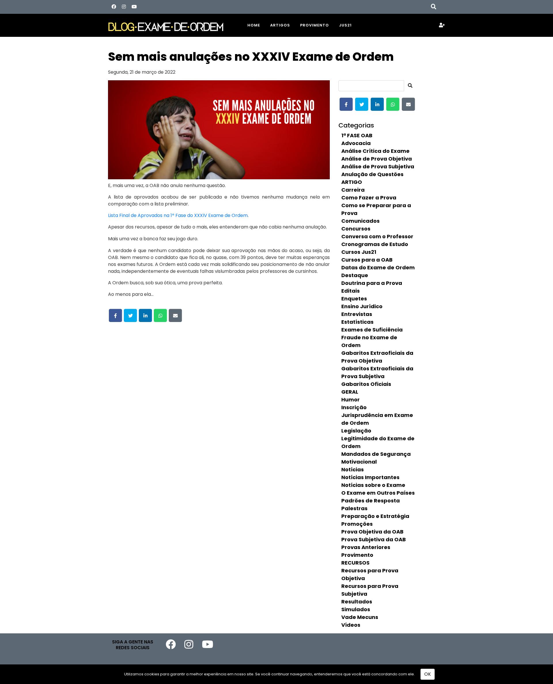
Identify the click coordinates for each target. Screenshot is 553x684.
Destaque (354, 275)
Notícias (352, 469)
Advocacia (356, 143)
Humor (350, 399)
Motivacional (359, 461)
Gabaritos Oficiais (366, 384)
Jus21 (345, 25)
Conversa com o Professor (377, 236)
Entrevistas (356, 314)
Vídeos (350, 624)
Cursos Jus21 (358, 252)
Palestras (354, 508)
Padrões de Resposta (370, 500)
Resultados (356, 601)
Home (253, 25)
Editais (350, 290)
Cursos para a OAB (367, 259)
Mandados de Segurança (376, 454)
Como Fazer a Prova (368, 197)
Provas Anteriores (365, 547)
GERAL (349, 391)
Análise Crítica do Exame (375, 151)
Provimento (314, 25)
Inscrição (354, 407)
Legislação (356, 430)
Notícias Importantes (370, 477)
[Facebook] (113, 6)
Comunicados (360, 220)
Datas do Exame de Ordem (378, 267)
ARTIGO (351, 182)
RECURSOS (355, 562)
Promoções (357, 523)
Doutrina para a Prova (371, 283)
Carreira (353, 189)
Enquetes (354, 298)
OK (427, 674)
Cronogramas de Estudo (374, 244)
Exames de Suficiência (372, 329)
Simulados (355, 609)
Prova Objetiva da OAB (372, 531)
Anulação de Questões (372, 174)
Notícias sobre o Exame (373, 485)
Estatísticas (357, 321)
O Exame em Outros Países (378, 492)
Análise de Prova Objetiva (376, 158)
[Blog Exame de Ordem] (173, 25)
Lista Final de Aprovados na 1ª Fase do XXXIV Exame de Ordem (178, 215)
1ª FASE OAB (356, 135)
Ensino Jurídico (361, 306)
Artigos (280, 25)
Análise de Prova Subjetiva (377, 166)
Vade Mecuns (359, 617)
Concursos (355, 228)
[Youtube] (134, 6)
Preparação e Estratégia (375, 516)
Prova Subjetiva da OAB (373, 539)
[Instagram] (124, 6)
